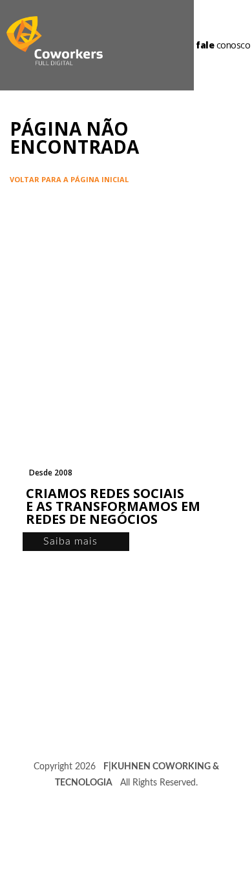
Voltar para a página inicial (69, 179)
